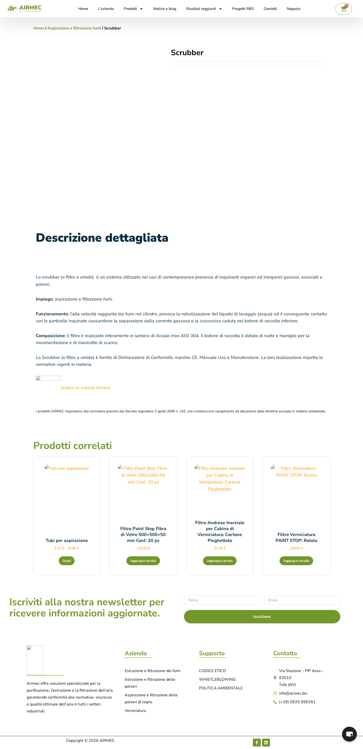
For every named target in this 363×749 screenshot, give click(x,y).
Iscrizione (262, 616)
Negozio (293, 8)
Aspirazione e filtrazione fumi (74, 28)
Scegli (67, 561)
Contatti (270, 8)
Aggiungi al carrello (143, 561)
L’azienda (106, 8)
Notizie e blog (164, 8)
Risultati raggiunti (201, 8)
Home (83, 8)
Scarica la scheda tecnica (85, 388)
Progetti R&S (243, 8)
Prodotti (130, 8)
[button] (349, 734)
